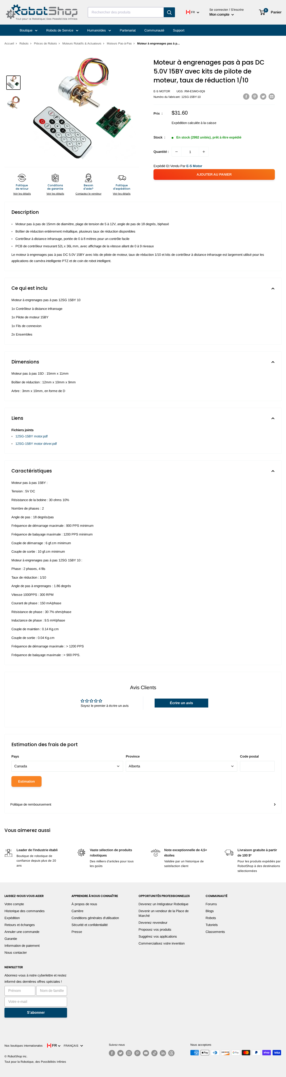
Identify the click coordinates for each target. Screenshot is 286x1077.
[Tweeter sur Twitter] (263, 96)
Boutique (26, 30)
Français (72, 1045)
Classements (215, 932)
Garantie (10, 939)
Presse (77, 932)
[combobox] (126, 12)
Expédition (12, 918)
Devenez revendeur (153, 922)
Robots (24, 43)
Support (178, 30)
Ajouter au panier (214, 174)
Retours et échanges (19, 925)
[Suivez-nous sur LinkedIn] (163, 1053)
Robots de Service (60, 30)
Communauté (154, 30)
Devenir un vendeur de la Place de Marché (164, 913)
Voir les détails (22, 193)
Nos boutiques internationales (23, 1045)
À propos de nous (84, 904)
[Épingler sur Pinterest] (255, 96)
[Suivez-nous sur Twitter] (120, 1053)
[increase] (203, 151)
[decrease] (176, 151)
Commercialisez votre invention (162, 943)
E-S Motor (162, 91)
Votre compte (14, 904)
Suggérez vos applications (158, 936)
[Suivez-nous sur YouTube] (146, 1053)
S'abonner (36, 1012)
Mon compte (219, 14)
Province (133, 756)
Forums (211, 904)
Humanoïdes (97, 30)
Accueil (9, 43)
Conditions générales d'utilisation (95, 918)
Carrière (77, 911)
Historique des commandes (24, 911)
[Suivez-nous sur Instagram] (129, 1053)
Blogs (210, 911)
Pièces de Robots (45, 43)
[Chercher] (169, 12)
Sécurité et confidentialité (90, 925)
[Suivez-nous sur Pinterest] (137, 1053)
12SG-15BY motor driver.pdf (36, 443)
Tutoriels (212, 925)
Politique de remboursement (30, 804)
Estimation (26, 781)
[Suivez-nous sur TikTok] (154, 1053)
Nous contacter (15, 952)
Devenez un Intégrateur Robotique (163, 904)
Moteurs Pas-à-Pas (119, 43)
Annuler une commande (21, 932)
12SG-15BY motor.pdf (31, 436)
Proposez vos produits (155, 929)
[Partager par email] (272, 96)
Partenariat (128, 30)
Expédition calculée (186, 123)
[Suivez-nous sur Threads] (171, 1053)
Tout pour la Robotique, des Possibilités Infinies (35, 1061)
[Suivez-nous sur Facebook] (112, 1053)
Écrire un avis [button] (181, 703)
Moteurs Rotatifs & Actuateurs (81, 43)
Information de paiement (22, 945)
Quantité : (161, 151)
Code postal (249, 756)
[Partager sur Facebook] (246, 96)
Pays (15, 756)
